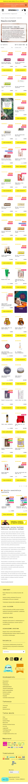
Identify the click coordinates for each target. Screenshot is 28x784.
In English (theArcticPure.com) (10, 733)
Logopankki (5, 728)
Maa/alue (11, 770)
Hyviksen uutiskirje (7, 692)
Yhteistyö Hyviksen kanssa (9, 724)
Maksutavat (5, 683)
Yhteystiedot (6, 681)
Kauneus (7, 18)
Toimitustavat (6, 684)
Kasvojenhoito (12, 18)
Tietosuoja (5, 705)
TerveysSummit (6, 731)
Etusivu (2, 18)
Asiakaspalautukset (7, 686)
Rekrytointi (5, 722)
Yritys (4, 717)
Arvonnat (5, 726)
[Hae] (25, 13)
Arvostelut (5, 719)
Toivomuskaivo (6, 694)
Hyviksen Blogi (6, 720)
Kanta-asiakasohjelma (8, 690)
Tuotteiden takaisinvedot (8, 697)
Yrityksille (5, 695)
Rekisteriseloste (6, 709)
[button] (25, 10)
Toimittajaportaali (7, 730)
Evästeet (5, 707)
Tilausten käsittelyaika (8, 688)
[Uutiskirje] (23, 651)
